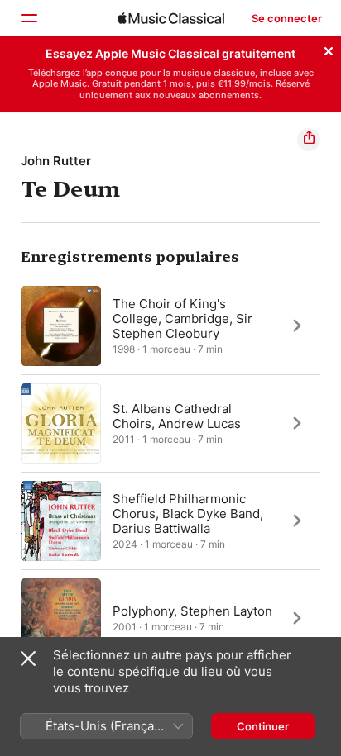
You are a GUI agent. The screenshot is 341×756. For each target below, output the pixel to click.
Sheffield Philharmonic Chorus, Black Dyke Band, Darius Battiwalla (188, 512)
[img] (171, 18)
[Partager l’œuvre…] (308, 139)
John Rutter (56, 161)
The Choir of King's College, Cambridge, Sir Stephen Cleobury (182, 317)
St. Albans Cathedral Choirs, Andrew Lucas (177, 415)
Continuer (263, 726)
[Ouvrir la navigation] (28, 18)
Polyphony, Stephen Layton (192, 610)
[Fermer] (328, 48)
